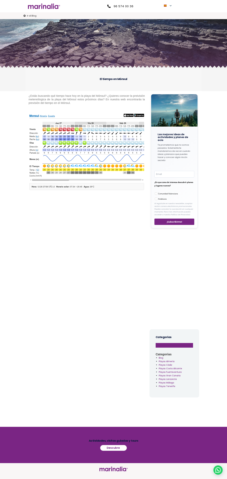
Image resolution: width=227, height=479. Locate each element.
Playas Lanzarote (168, 379)
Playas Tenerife (167, 386)
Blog (161, 357)
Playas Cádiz (165, 364)
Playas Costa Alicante (170, 368)
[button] (218, 470)
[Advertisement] (174, 278)
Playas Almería (166, 361)
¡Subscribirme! (174, 221)
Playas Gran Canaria (170, 375)
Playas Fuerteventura (170, 372)
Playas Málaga (166, 382)
